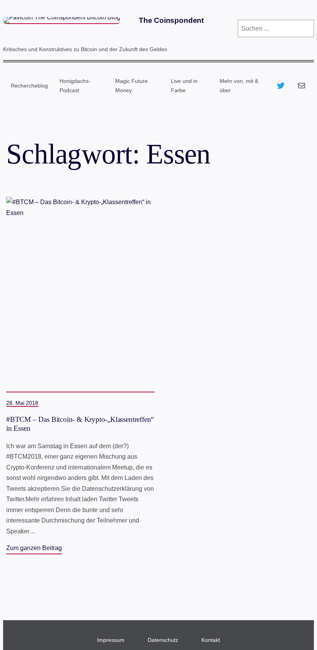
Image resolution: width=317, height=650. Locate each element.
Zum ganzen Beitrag (34, 547)
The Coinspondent (171, 20)
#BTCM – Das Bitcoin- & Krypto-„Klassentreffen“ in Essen (80, 423)
